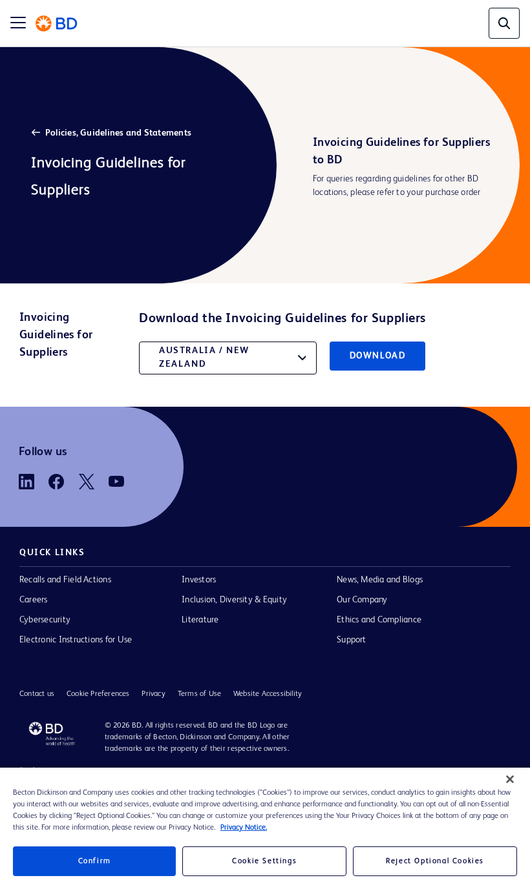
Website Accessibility (267, 694)
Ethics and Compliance (379, 619)
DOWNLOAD (378, 355)
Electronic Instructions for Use (75, 639)
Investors (199, 579)
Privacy (153, 694)
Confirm (94, 861)
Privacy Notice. (243, 828)
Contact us (36, 694)
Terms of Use (199, 694)
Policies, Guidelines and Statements (118, 133)
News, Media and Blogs (380, 579)
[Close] (510, 779)
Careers (33, 599)
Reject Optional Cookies (435, 861)
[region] (265, 828)
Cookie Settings (264, 861)
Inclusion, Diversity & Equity (234, 599)
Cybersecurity (44, 619)
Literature (200, 619)
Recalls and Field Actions (65, 579)
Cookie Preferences (98, 694)
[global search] (504, 23)
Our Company (362, 599)
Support (351, 639)
